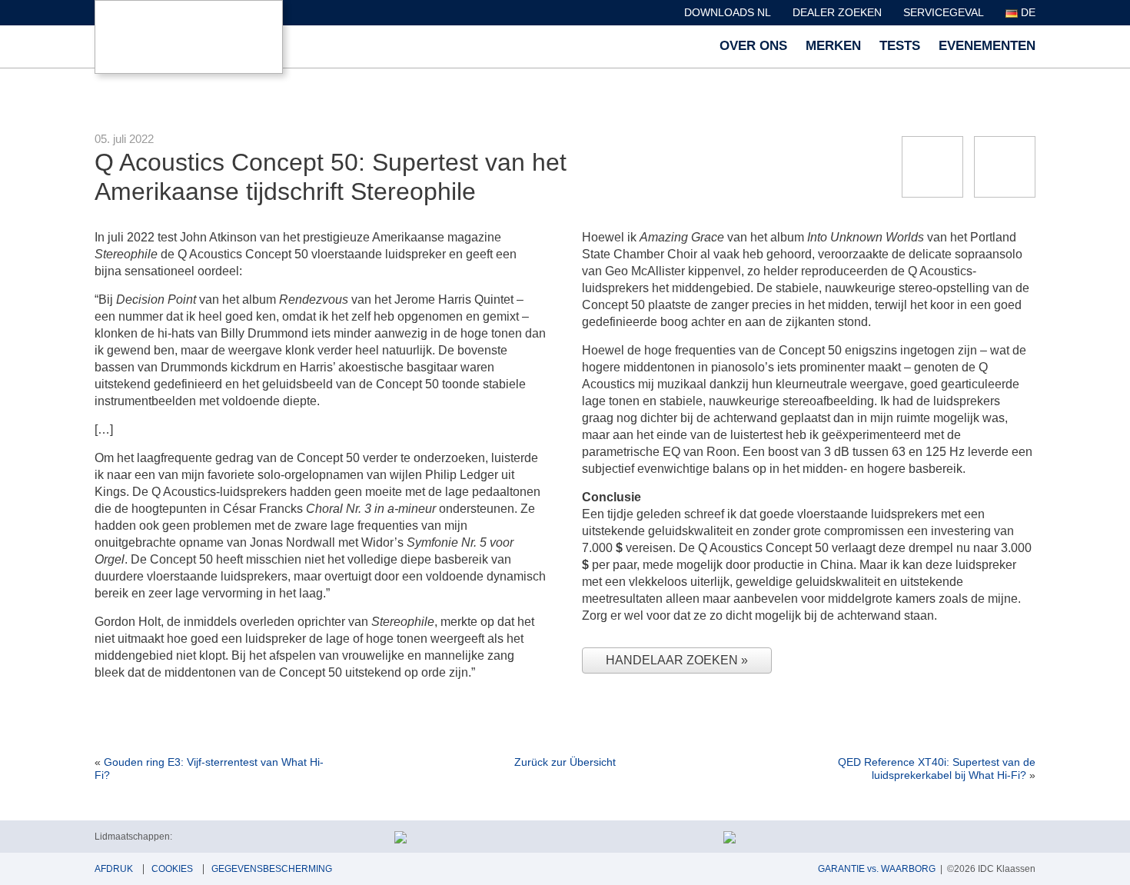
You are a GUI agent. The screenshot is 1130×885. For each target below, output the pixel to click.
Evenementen (987, 45)
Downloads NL (727, 12)
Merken (833, 45)
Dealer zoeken (837, 12)
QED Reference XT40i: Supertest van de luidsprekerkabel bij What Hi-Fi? (936, 768)
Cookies (172, 868)
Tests (899, 45)
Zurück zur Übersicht (565, 762)
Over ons (753, 45)
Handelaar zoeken (673, 660)
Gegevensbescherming (271, 868)
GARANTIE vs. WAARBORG (877, 868)
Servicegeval (943, 12)
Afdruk (114, 868)
